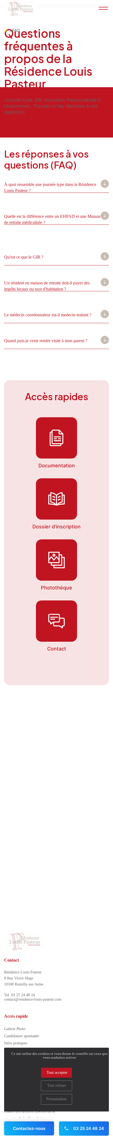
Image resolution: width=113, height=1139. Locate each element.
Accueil (6, 30)
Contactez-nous (29, 1128)
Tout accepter (57, 1073)
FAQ (16, 30)
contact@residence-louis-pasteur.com (32, 999)
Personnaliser (56, 1099)
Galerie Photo (15, 1029)
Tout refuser (56, 1085)
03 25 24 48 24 (88, 1128)
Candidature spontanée (21, 1036)
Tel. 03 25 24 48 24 (19, 995)
